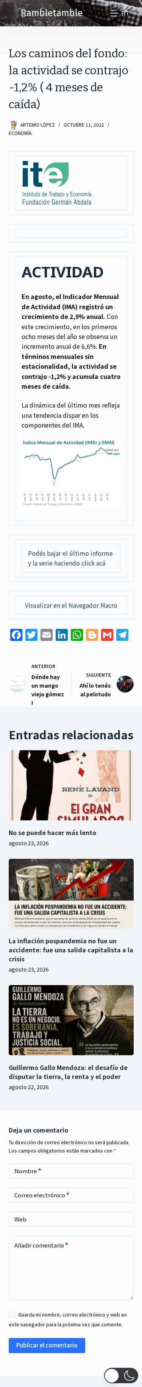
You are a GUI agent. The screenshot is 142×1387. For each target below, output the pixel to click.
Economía (20, 133)
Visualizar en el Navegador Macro (71, 605)
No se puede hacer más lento (52, 832)
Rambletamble (52, 13)
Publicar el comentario (47, 1345)
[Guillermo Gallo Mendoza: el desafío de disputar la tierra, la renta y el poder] (71, 1020)
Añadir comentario (41, 1245)
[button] (121, 1375)
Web (20, 1219)
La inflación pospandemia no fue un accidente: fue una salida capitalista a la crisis (71, 949)
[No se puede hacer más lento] (71, 785)
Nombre (27, 1171)
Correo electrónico (41, 1195)
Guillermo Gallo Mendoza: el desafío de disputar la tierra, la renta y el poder (68, 1072)
